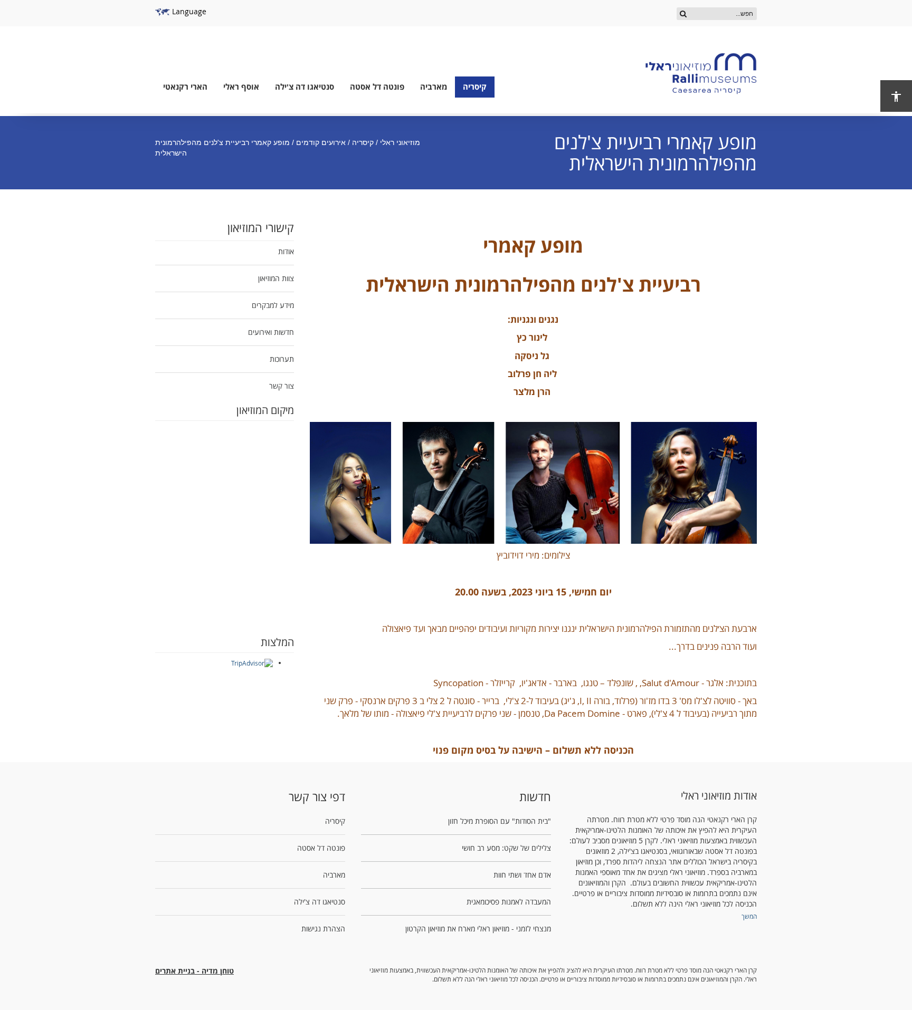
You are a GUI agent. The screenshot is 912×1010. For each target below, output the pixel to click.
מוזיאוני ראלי (400, 142)
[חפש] (683, 13)
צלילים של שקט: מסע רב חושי (506, 848)
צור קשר (281, 386)
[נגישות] (896, 96)
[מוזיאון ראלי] (701, 73)
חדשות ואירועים (271, 332)
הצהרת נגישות (323, 929)
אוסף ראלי (241, 86)
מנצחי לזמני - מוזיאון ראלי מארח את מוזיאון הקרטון (478, 929)
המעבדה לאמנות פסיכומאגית (509, 902)
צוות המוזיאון (276, 278)
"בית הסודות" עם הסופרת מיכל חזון (499, 821)
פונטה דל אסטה (377, 86)
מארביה (433, 86)
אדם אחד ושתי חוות (522, 875)
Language (188, 11)
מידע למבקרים (273, 305)
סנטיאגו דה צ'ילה (304, 86)
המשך (749, 916)
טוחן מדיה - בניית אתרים (194, 971)
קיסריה (475, 86)
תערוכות (282, 359)
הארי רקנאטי (185, 86)
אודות (286, 251)
